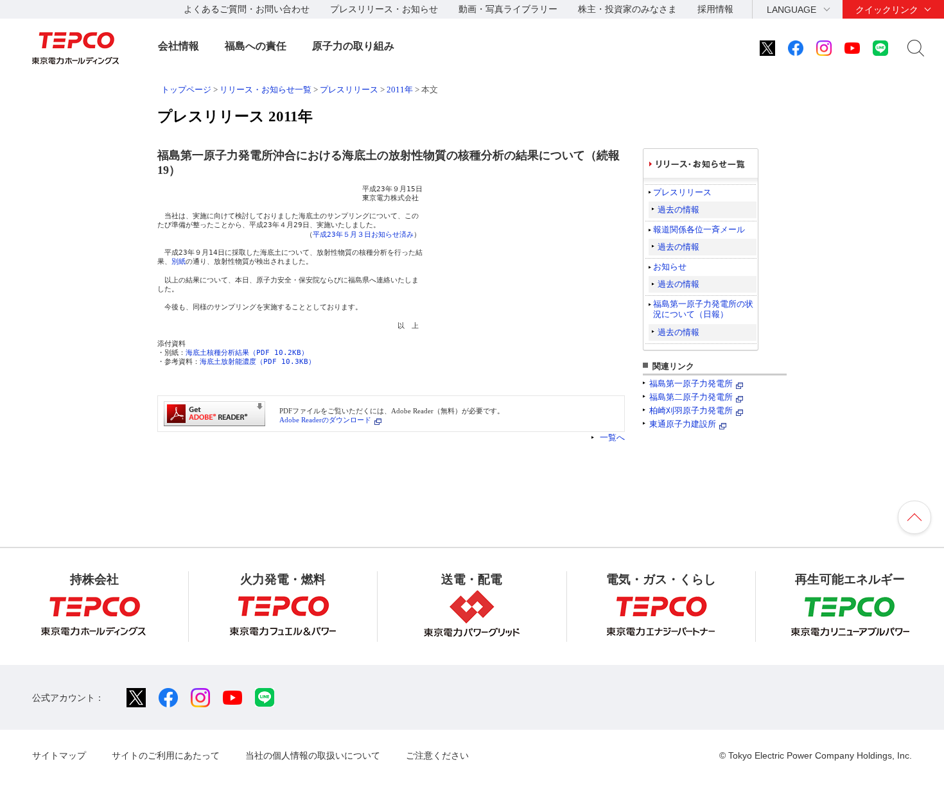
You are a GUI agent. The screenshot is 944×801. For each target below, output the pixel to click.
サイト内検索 (915, 48)
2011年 (400, 89)
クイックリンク (886, 9)
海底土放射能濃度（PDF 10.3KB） (257, 361)
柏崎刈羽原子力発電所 (691, 410)
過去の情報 (678, 209)
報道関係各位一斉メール (699, 229)
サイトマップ (59, 755)
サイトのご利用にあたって (166, 755)
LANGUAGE (791, 9)
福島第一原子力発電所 (691, 383)
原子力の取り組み (353, 45)
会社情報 (178, 45)
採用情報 (715, 9)
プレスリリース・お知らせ (384, 9)
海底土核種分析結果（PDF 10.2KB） (247, 353)
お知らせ (669, 266)
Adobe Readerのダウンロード (325, 420)
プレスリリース (349, 89)
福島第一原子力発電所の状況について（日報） (703, 309)
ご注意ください (437, 755)
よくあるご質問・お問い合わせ (247, 9)
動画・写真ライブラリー (508, 9)
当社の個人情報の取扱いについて (312, 755)
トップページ (186, 89)
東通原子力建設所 (682, 424)
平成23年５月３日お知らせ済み (363, 234)
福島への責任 (255, 45)
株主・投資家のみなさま (627, 9)
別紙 (178, 261)
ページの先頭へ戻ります (914, 517)
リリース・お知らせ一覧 (265, 89)
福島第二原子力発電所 (691, 397)
